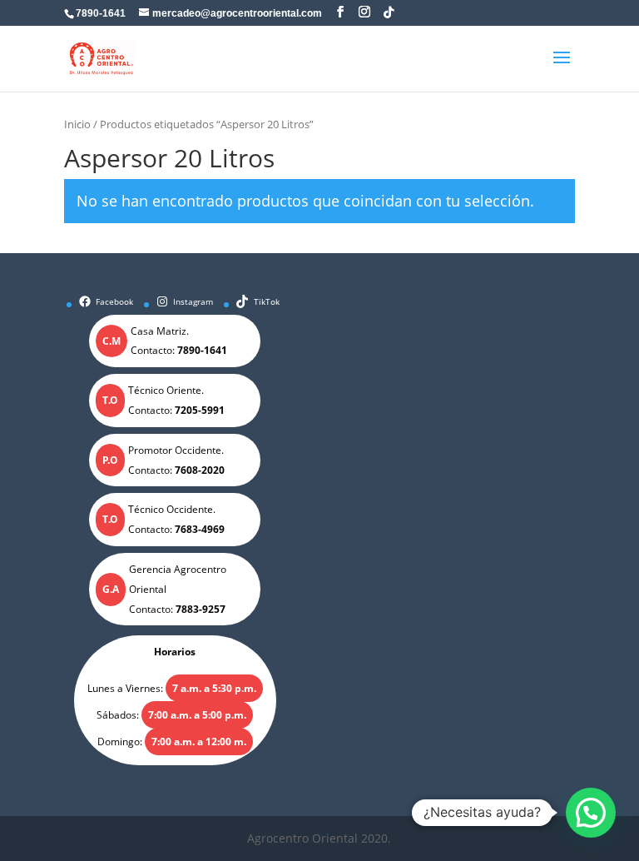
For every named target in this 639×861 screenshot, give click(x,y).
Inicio (77, 124)
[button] (591, 813)
